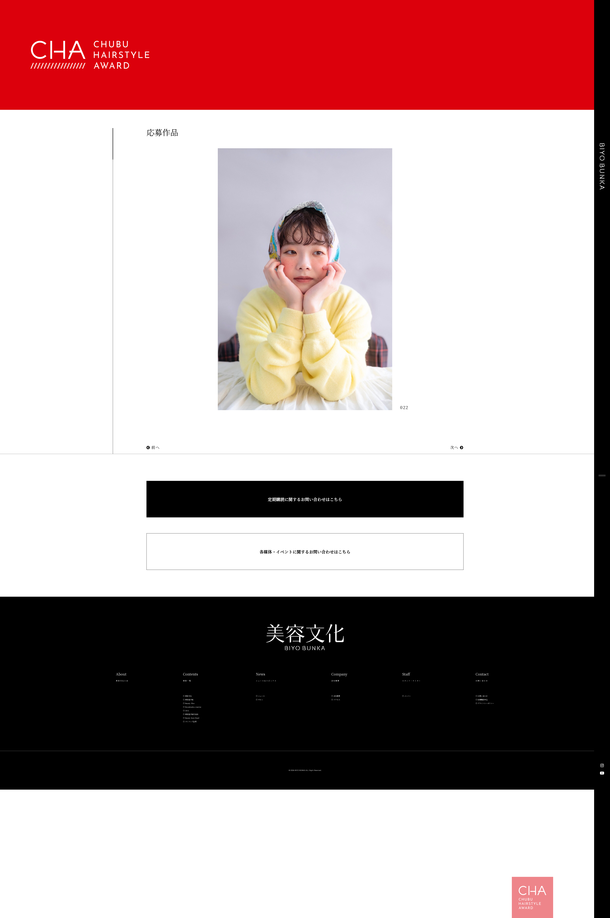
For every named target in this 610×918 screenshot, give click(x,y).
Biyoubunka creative (193, 707)
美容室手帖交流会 (191, 714)
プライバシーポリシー (486, 703)
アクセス (337, 699)
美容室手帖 (189, 699)
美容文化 (188, 696)
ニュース (261, 696)
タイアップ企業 (191, 721)
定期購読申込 (483, 699)
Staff (406, 674)
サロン (260, 699)
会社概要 (337, 696)
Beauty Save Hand (192, 718)
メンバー (407, 696)
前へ (155, 447)
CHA (187, 710)
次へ (455, 447)
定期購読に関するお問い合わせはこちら (305, 499)
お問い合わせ (483, 696)
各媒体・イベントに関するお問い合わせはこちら (305, 552)
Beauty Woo (189, 703)
